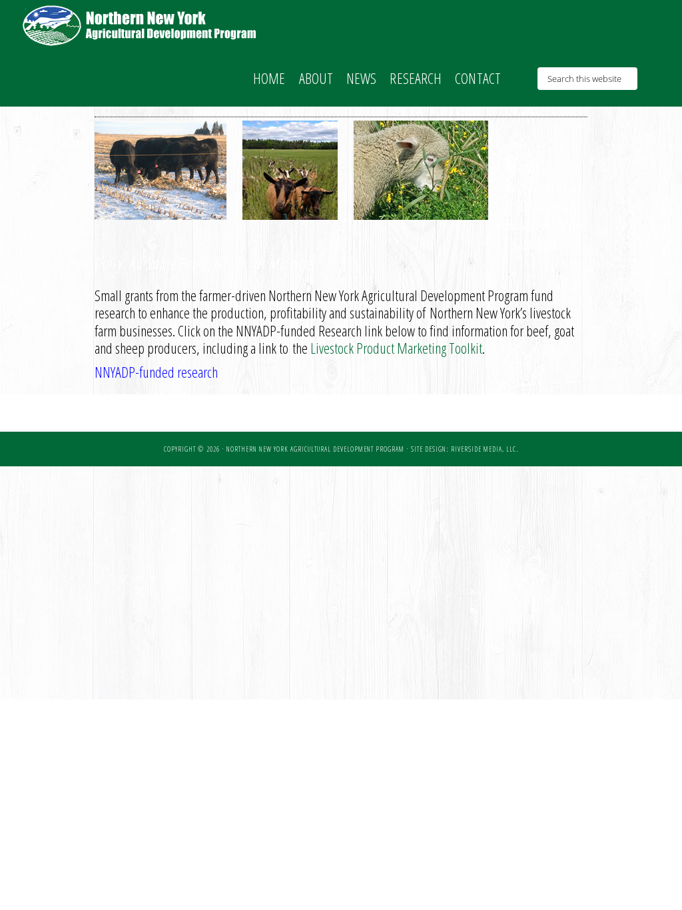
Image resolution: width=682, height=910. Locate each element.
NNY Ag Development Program (141, 25)
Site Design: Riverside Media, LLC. (464, 449)
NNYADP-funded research (156, 372)
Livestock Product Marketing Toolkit (396, 348)
